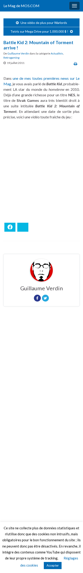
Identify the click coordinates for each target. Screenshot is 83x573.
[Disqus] (41, 373)
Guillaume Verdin (18, 53)
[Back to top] (72, 562)
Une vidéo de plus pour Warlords (44, 23)
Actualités (57, 53)
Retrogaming (11, 57)
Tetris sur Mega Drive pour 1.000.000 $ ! (39, 31)
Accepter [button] (53, 565)
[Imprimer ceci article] (75, 63)
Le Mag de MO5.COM (21, 5)
